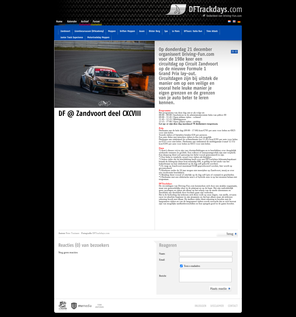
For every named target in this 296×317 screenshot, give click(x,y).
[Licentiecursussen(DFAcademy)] (89, 31)
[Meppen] (112, 31)
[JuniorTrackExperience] (71, 38)
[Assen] (142, 31)
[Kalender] (72, 22)
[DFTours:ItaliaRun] (193, 31)
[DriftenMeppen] (127, 31)
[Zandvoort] (65, 31)
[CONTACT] (233, 305)
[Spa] (166, 31)
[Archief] (85, 22)
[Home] (59, 22)
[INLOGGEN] (200, 305)
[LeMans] (176, 31)
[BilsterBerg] (154, 31)
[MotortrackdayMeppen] (98, 38)
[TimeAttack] (212, 31)
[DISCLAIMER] (217, 305)
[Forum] (96, 22)
